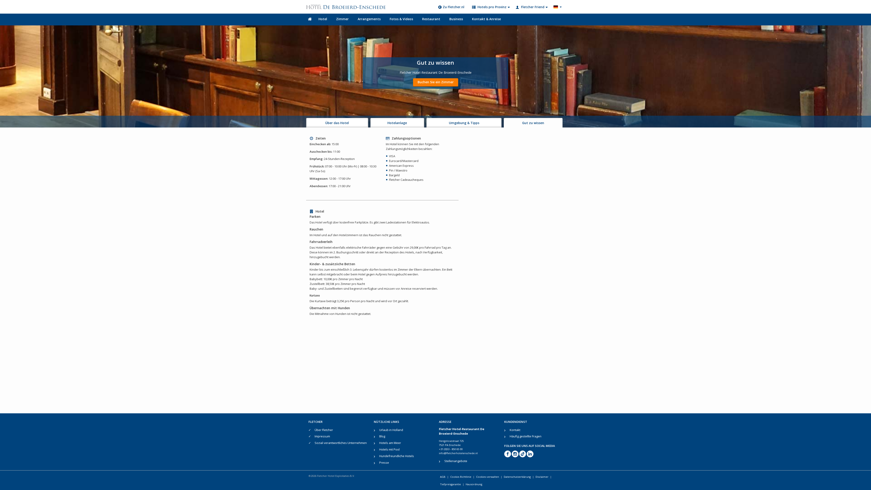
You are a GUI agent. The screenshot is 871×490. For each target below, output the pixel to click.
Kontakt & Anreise (486, 19)
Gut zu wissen (533, 123)
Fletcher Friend (532, 7)
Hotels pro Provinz (492, 7)
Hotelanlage (397, 123)
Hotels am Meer (390, 443)
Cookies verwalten (487, 476)
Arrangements (369, 19)
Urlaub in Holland (391, 430)
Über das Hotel (337, 123)
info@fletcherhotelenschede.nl (458, 453)
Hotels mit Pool (389, 449)
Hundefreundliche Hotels (396, 456)
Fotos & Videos (401, 19)
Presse (384, 463)
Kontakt (515, 430)
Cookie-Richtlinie (460, 476)
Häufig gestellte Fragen (525, 436)
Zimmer (342, 19)
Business (456, 19)
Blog (382, 436)
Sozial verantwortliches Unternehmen (341, 443)
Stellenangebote (455, 461)
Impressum (322, 436)
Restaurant (431, 19)
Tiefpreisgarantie (450, 484)
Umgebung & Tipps (464, 123)
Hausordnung (474, 484)
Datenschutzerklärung (517, 476)
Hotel (322, 19)
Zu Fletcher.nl (453, 7)
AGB (442, 476)
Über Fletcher (324, 430)
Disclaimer (542, 476)
